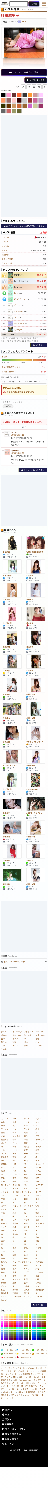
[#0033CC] (35, 1337)
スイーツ (5, 1118)
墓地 (18, 1389)
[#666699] (7, 1335)
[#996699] (38, 1322)
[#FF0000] (14, 1326)
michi (14, 432)
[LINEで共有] (34, 86)
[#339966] (25, 1333)
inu (36, 1371)
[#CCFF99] (22, 1315)
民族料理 (5, 1139)
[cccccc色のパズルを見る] (24, 100)
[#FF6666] (10, 1322)
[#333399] (22, 1337)
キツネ (27, 1220)
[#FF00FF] (2, 1326)
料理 (14, 1146)
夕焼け (27, 1248)
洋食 (26, 1139)
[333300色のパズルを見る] (3, 105)
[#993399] (38, 1324)
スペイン (4, 1188)
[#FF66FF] (2, 1322)
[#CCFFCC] (20, 1315)
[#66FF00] (14, 1328)
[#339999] (22, 1333)
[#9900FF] (33, 1326)
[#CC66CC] (20, 1322)
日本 (26, 1174)
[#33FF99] (22, 1328)
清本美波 (6, 837)
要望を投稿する (12, 1433)
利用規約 (9, 1424)
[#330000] (30, 1339)
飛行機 (27, 1293)
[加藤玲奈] (35, 851)
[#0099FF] (33, 1333)
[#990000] (45, 1326)
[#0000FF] (33, 1339)
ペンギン (39, 1216)
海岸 (3, 1171)
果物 (3, 1125)
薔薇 (26, 1258)
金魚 (37, 1220)
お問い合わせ (11, 1438)
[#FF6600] (14, 1322)
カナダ (15, 1195)
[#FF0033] (12, 1326)
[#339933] (27, 1333)
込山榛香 (6, 671)
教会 (26, 1160)
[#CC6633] (27, 1322)
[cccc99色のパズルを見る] (35, 105)
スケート (39, 1227)
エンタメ (39, 1045)
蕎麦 (26, 1143)
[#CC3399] (22, 1324)
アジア (38, 1195)
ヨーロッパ (5, 1185)
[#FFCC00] (14, 1317)
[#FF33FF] (2, 1324)
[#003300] (45, 1337)
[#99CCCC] (35, 1317)
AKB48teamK (32, 789)
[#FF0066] (10, 1326)
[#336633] (27, 1335)
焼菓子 (27, 1146)
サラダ (38, 1146)
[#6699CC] (5, 1333)
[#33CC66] (25, 1330)
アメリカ (4, 1195)
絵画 (26, 1279)
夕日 (3, 1251)
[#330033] (27, 1339)
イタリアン (40, 1139)
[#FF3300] (14, 1324)
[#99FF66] (40, 1315)
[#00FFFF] (33, 1328)
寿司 (37, 1136)
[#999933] (42, 1319)
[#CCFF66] (25, 1315)
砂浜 (14, 1171)
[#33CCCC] (20, 1330)
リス (14, 1220)
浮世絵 (4, 1286)
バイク (4, 1296)
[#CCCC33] (27, 1317)
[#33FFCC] (20, 1328)
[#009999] (38, 1333)
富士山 (15, 1234)
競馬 (37, 1213)
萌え (9, 1371)
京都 (26, 1178)
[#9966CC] (35, 1322)
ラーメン (4, 1129)
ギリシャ (27, 1192)
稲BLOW (15, 450)
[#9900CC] (35, 1326)
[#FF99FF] (2, 1319)
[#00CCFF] (33, 1330)
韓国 (26, 1199)
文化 (37, 1268)
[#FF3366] (10, 1324)
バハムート (33, 1368)
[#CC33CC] (20, 1324)
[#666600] (14, 1335)
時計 (3, 1279)
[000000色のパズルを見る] (3, 95)
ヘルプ (8, 1414)
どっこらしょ (19, 299)
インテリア (17, 1031)
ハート (4, 1275)
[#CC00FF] (17, 1326)
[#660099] (7, 1339)
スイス (38, 1188)
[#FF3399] (7, 1324)
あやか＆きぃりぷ (10, 765)
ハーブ (7, 1368)
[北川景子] (12, 804)
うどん (15, 1143)
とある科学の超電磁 (26, 1392)
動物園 (4, 1223)
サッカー (5, 1227)
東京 (14, 1178)
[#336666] (25, 1335)
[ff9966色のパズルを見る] (3, 100)
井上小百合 (7, 576)
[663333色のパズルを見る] (14, 95)
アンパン (35, 1395)
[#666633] (12, 1335)
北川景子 (6, 813)
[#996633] (42, 1322)
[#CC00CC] (20, 1326)
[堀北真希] (12, 875)
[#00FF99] (38, 1328)
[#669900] (14, 1333)
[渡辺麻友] (12, 638)
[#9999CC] (35, 1319)
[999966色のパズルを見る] (14, 111)
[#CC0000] (30, 1326)
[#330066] (25, 1339)
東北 (3, 1178)
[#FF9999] (7, 1319)
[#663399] (7, 1337)
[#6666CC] (5, 1335)
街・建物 (27, 1035)
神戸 (37, 1178)
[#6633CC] (5, 1337)
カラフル (39, 1296)
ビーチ (38, 1167)
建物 (14, 1157)
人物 (3, 1045)
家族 (14, 1272)
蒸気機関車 (40, 1289)
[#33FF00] (30, 1328)
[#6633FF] (2, 1337)
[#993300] (45, 1324)
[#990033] (42, 1326)
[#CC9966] (25, 1319)
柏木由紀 (6, 694)
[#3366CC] (20, 1335)
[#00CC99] (38, 1330)
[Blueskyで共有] (39, 86)
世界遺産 (5, 1157)
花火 (26, 1255)
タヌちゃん (18, 311)
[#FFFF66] (10, 1315)
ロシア (38, 1192)
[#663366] (10, 1337)
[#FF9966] (10, 1319)
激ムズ (4, 1300)
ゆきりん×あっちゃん (35, 742)
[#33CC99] (22, 1330)
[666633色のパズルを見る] (19, 111)
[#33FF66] (25, 1328)
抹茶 (37, 1150)
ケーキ (27, 1118)
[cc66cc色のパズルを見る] (30, 105)
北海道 (38, 1174)
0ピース (10, 1389)
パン (37, 1125)
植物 (26, 1042)
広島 (3, 1181)
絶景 (14, 1230)
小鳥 (3, 1213)
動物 (14, 1042)
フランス (16, 1185)
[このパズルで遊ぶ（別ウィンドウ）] (24, 47)
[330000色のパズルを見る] (19, 100)
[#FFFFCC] (5, 1315)
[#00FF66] (40, 1328)
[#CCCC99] (22, 1317)
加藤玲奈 (29, 860)
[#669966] (10, 1333)
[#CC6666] (25, 1322)
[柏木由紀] (12, 685)
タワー (4, 1167)
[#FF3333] (12, 1324)
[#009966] (40, 1333)
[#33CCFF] (17, 1330)
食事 (14, 1132)
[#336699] (22, 1335)
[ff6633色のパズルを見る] (19, 95)
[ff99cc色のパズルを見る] (8, 95)
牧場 (26, 1223)
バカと (21, 1371)
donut (36, 1377)
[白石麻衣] (12, 543)
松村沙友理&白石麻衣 (34, 552)
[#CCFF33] (27, 1315)
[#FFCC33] (12, 1317)
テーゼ (29, 1371)
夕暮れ (38, 1248)
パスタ (4, 1143)
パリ (26, 1185)
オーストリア (18, 1192)
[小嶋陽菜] (12, 851)
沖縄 (37, 1181)
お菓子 (38, 1118)
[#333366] (25, 1337)
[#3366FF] (17, 1335)
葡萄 (3, 1268)
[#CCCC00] (30, 1317)
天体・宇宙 (40, 1035)
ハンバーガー (29, 1125)
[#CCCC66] (25, 1317)
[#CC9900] (30, 1319)
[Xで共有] (23, 86)
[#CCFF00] (30, 1315)
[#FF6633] (12, 1322)
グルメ (4, 1031)
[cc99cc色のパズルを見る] (40, 100)
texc (16, 317)
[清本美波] (12, 827)
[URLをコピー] (44, 86)
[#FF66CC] (5, 1322)
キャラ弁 (16, 1136)
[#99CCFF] (33, 1317)
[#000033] (42, 1339)
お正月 (4, 1206)
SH (14, 1368)
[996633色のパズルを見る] (24, 105)
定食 (26, 1132)
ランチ (27, 1129)
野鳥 (14, 1213)
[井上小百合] (12, 566)
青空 (37, 1240)
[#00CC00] (45, 1330)
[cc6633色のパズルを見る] (19, 105)
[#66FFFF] (2, 1328)
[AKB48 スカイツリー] (35, 804)
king (44, 1383)
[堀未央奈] (35, 614)
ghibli (5, 1392)
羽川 (28, 1383)
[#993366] (40, 1324)
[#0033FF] (33, 1337)
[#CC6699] (22, 1322)
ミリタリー (28, 1296)
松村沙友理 (7, 623)
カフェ (4, 1153)
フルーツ (39, 1122)
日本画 (38, 1282)
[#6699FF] (2, 1333)
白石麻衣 (6, 552)
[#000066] (40, 1339)
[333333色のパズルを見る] (24, 95)
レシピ (34, 1389)
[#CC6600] (30, 1322)
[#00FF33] (42, 1328)
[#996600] (45, 1322)
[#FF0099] (7, 1326)
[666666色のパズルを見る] (3, 111)
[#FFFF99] (7, 1315)
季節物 (4, 1035)
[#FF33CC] (5, 1324)
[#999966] (40, 1319)
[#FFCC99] (7, 1317)
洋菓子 (15, 1122)
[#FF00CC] (5, 1326)
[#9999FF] (33, 1319)
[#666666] (10, 1335)
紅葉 (14, 1255)
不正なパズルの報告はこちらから (21, 392)
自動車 (27, 1286)
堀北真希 (6, 884)
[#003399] (38, 1337)
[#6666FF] (2, 1335)
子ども (27, 1272)
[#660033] (12, 1339)
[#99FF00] (45, 1315)
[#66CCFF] (2, 1330)
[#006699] (38, 1335)
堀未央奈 (29, 623)
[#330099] (22, 1339)
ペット (38, 1042)
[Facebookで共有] (28, 86)
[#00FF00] (45, 1328)
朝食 (3, 1132)
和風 (3, 1272)
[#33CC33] (27, 1330)
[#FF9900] (14, 1319)
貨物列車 (5, 1293)
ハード (6, 1386)
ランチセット (11, 1374)
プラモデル (17, 1296)
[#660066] (10, 1339)
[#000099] (38, 1339)
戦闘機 (15, 1293)
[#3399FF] (17, 1333)
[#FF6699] (7, 1322)
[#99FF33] (42, 1315)
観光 (26, 1153)
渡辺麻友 (6, 647)
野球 (14, 1227)
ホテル (38, 1171)
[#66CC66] (10, 1330)
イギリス (16, 1188)
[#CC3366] (25, 1324)
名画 (37, 1279)
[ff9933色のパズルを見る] (30, 95)
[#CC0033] (27, 1326)
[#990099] (38, 1326)
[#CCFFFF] (17, 1315)
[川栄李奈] (12, 590)
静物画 (4, 1282)
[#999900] (45, 1319)
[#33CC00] (30, 1330)
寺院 (14, 1160)
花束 (14, 1268)
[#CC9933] (27, 1319)
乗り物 (4, 1042)
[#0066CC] (35, 1335)
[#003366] (40, 1337)
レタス (26, 1389)
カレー (15, 1129)
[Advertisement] (24, 140)
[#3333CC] (20, 1337)
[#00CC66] (40, 1330)
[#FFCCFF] (2, 1317)
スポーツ (39, 1031)
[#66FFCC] (5, 1328)
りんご (27, 1268)
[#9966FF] (33, 1322)
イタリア (39, 1185)
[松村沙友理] (12, 614)
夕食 (3, 1150)
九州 (26, 1181)
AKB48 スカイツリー (35, 813)
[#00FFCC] (35, 1328)
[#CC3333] (27, 1324)
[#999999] (38, 1319)
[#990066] (40, 1326)
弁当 (3, 1136)
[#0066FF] (33, 1335)
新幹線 (15, 1289)
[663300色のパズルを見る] (8, 105)
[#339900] (30, 1333)
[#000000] (45, 1339)
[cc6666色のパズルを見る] (8, 111)
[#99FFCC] (35, 1315)
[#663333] (12, 1337)
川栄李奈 (6, 599)
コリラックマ (16, 1395)
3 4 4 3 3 (22, 1368)
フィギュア (5, 1377)
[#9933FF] (33, 1324)
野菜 (14, 1125)
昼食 (37, 1129)
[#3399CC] (20, 1333)
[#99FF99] (38, 1315)
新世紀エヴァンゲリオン (33, 1374)
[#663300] (14, 1337)
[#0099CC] (35, 1333)
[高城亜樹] (12, 733)
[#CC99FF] (17, 1319)
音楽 (26, 1045)
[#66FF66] (10, 1328)
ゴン (21, 1377)
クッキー (27, 1122)
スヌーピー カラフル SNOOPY (24, 1386)
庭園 (37, 1237)
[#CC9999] (22, 1319)
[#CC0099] (22, 1326)
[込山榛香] (12, 661)
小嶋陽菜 (6, 860)
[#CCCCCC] (20, 1317)
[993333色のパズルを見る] (30, 100)
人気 (43, 232)
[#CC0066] (25, 1326)
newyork (9, 1398)
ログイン (9, 1443)
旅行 (14, 1153)
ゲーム (15, 1045)
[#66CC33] (12, 1330)
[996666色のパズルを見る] (8, 100)
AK (33, 1383)
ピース (28, 1377)
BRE (15, 1377)
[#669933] (12, 1333)
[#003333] (42, 1337)
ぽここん (17, 305)
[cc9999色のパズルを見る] (35, 95)
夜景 (14, 1248)
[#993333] (42, 1324)
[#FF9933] (12, 1319)
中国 (3, 1199)
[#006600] (45, 1335)
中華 (14, 1139)
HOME (8, 1409)
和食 (26, 1136)
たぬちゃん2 (19, 323)
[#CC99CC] (20, 1319)
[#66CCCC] (5, 1330)
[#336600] (30, 1335)
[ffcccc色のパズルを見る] (14, 100)
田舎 (3, 1240)
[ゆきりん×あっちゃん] (35, 733)
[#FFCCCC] (5, 1317)
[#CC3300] (30, 1324)
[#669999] (7, 1333)
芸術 (3, 1038)
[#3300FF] (17, 1339)
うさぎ (4, 1216)
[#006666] (40, 1335)
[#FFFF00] (14, 1315)
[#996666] (40, 1322)
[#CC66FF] (17, 1322)
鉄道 (3, 1289)
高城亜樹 (6, 742)
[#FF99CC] (5, 1319)
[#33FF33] (27, 1328)
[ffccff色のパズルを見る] (40, 95)
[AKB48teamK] (35, 780)
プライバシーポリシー (16, 1429)
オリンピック (41, 1223)
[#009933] (42, 1333)
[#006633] (42, 1335)
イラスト (16, 1038)
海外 (37, 1199)
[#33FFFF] (17, 1328)
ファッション (29, 1031)
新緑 (14, 1265)
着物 (14, 1275)
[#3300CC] (20, 1339)
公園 (14, 1164)
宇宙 (37, 1251)
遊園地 (4, 1164)
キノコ (38, 1265)
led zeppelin (25, 1380)
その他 (4, 1049)
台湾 (14, 1199)
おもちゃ (39, 1272)
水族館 (15, 1223)
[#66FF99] (7, 1328)
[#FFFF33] (12, 1315)
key (16, 293)
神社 (3, 1160)
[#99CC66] (40, 1317)
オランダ (5, 1192)
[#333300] (30, 1337)
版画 (14, 1282)
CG (25, 1038)
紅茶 (26, 1150)
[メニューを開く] (44, 3)
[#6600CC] (5, 1339)
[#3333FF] (17, 1337)
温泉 (37, 1160)
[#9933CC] (35, 1324)
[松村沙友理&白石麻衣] (35, 543)
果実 (26, 1265)
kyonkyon (18, 329)
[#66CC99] (7, 1330)
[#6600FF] (2, 1339)
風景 (3, 1230)
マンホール (40, 1164)
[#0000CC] (35, 1339)
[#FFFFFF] (2, 1315)
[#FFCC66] (10, 1317)
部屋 (37, 1275)
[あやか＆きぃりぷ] (12, 756)
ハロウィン (17, 1206)
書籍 (37, 1038)
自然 (26, 1230)
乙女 (15, 1380)
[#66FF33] (12, 1328)
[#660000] (14, 1339)
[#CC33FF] (17, 1324)
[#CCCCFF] (17, 1317)
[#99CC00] (45, 1317)
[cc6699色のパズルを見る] (35, 100)
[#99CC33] (42, 1317)
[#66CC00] (14, 1330)
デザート (16, 1118)
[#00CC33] (42, 1330)
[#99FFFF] (33, 1315)
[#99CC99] (38, 1317)
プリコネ (37, 1380)
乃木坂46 (6, 718)
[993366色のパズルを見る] (40, 105)
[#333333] (27, 1337)
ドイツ (27, 1188)
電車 (37, 1286)
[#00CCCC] (35, 1330)
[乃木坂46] (12, 709)
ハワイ (27, 1195)
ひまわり (27, 1262)
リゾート (16, 1174)
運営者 (8, 1419)
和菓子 (4, 1122)
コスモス (39, 1262)
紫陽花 (4, 1262)
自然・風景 (17, 1035)
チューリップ (18, 1262)
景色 (37, 1153)
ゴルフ (27, 1227)
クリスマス (28, 1206)
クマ (26, 1216)
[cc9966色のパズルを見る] (14, 105)
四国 (14, 1181)
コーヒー (16, 1150)
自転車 (27, 1289)
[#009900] (45, 1333)
